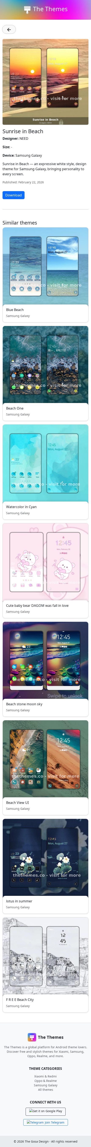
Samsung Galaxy (45, 1085)
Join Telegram (54, 1122)
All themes (45, 1090)
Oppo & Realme (45, 1081)
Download (13, 195)
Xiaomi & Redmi (45, 1076)
